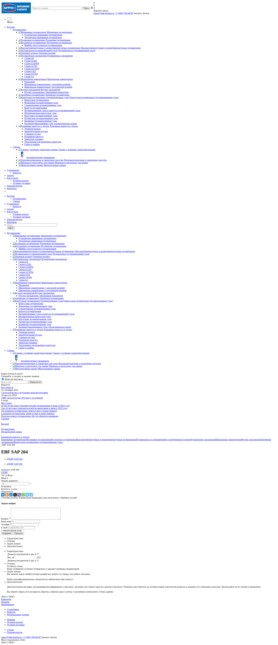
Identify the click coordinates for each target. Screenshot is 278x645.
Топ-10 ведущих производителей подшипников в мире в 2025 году (34, 408)
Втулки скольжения (251, 439)
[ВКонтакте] (3, 494)
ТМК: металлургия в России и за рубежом (22, 398)
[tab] (142, 538)
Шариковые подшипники (13, 439)
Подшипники (19, 198)
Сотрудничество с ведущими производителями (24, 392)
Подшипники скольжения (203, 439)
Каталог (11, 27)
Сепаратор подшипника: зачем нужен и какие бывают (28, 413)
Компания (6, 599)
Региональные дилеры (18, 614)
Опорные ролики (181, 439)
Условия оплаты (21, 180)
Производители (14, 186)
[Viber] (19, 494)
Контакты (12, 188)
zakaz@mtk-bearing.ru (104, 13)
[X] (15, 494)
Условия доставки (21, 183)
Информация (7, 604)
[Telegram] (31, 494)
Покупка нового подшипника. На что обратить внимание (29, 416)
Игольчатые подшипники (63, 439)
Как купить (12, 178)
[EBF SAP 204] (14, 459)
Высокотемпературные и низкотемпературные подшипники (106, 439)
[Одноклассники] (7, 494)
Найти (10, 228)
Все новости (7, 387)
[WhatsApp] (23, 494)
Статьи (10, 629)
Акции (10, 175)
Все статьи (6, 403)
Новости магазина (13, 379)
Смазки (16, 201)
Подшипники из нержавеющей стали (154, 439)
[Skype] (27, 494)
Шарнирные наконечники (228, 439)
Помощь (5, 602)
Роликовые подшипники (38, 439)
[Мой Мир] (11, 494)
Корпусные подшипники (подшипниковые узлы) (38, 442)
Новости (17, 173)
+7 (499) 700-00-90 (124, 13)
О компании (13, 170)
